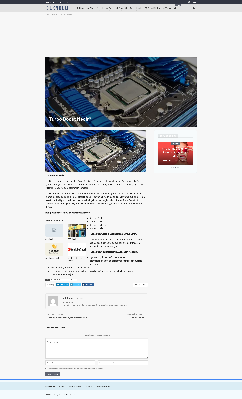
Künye (61, 386)
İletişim (67, 2)
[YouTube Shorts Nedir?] (77, 249)
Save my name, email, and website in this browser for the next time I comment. (75, 369)
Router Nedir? (138, 318)
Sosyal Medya (154, 8)
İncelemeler (137, 8)
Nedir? (52, 112)
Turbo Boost (71, 280)
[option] (175, 154)
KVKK (61, 2)
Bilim (92, 8)
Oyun (111, 8)
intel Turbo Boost (57, 280)
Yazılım (168, 8)
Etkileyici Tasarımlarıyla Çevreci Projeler (68, 318)
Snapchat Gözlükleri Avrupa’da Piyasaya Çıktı (175, 152)
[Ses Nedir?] (54, 230)
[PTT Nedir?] (77, 230)
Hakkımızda (50, 386)
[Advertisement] (121, 35)
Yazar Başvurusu (51, 2)
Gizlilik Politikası (75, 386)
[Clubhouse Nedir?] (54, 249)
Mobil (100, 8)
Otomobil (123, 8)
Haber (81, 8)
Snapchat (175, 143)
